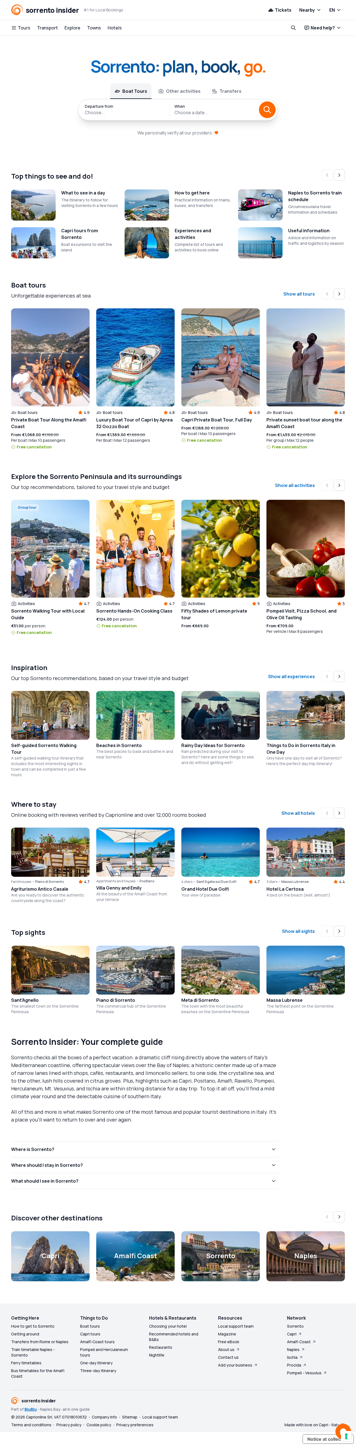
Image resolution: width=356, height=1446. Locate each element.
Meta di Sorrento (200, 1000)
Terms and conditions (31, 1424)
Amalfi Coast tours (97, 1341)
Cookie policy (98, 1424)
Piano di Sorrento (115, 1000)
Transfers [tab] (230, 91)
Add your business (235, 1365)
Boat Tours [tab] (134, 91)
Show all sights (298, 931)
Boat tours (90, 1326)
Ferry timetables (26, 1362)
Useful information (309, 231)
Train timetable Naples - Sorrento (33, 1352)
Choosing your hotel (168, 1326)
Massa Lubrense (284, 1000)
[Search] (267, 109)
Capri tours (90, 1334)
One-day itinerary (96, 1362)
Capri (291, 1334)
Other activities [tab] (183, 91)
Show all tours (299, 294)
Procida (294, 1365)
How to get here (192, 193)
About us (226, 1349)
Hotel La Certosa (285, 889)
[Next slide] (339, 175)
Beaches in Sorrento (119, 745)
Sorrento (295, 1326)
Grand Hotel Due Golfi (205, 889)
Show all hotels (298, 813)
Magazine (227, 1334)
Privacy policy (68, 1424)
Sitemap (129, 1417)
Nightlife (156, 1355)
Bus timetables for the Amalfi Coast (38, 1373)
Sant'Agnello (25, 1000)
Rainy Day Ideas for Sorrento (213, 745)
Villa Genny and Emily (119, 888)
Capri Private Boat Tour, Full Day (216, 420)
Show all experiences (291, 676)
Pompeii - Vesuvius (304, 1372)
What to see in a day (83, 193)
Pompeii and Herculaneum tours (104, 1352)
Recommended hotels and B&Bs (173, 1336)
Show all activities (295, 485)
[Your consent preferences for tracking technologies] (346, 1436)
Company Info (104, 1417)
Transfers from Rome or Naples (39, 1341)
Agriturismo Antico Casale (39, 889)
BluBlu (30, 1409)
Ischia (292, 1357)
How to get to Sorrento (33, 1326)
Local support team (236, 1326)
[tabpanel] (178, 110)
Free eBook (228, 1341)
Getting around (25, 1334)
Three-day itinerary (98, 1370)
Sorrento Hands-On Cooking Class (134, 611)
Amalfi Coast (299, 1341)
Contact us (228, 1357)
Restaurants (160, 1347)
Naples (293, 1349)
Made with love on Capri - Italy (312, 1424)
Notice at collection (328, 1439)
